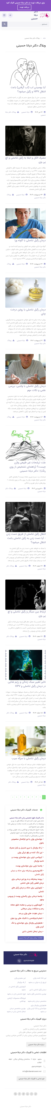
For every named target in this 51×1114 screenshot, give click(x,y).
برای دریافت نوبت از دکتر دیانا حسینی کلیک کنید (25, 2)
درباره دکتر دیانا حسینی (36, 1044)
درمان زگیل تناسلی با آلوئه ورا (30, 240)
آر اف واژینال (21, 982)
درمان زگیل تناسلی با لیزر (37, 989)
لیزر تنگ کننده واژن (39, 978)
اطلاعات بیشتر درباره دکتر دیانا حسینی (30, 938)
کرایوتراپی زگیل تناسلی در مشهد (17, 988)
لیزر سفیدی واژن (20, 978)
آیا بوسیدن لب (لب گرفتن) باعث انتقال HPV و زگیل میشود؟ (28, 89)
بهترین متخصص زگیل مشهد (36, 994)
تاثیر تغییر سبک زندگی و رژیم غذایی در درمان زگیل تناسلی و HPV (27, 684)
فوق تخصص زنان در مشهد (16, 994)
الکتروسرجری (37, 870)
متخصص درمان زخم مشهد (37, 1001)
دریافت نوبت (24, 7)
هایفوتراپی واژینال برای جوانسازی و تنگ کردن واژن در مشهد (36, 1008)
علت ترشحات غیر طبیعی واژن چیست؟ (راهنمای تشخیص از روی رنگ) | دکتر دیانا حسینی (27, 467)
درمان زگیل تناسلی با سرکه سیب (29, 758)
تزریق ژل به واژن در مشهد (37, 982)
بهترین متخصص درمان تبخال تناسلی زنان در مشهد (16, 1010)
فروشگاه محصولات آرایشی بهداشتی (16, 1000)
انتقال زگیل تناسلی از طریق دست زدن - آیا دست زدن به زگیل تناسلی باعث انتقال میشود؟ (26, 538)
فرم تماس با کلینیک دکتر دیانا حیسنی (31, 1078)
